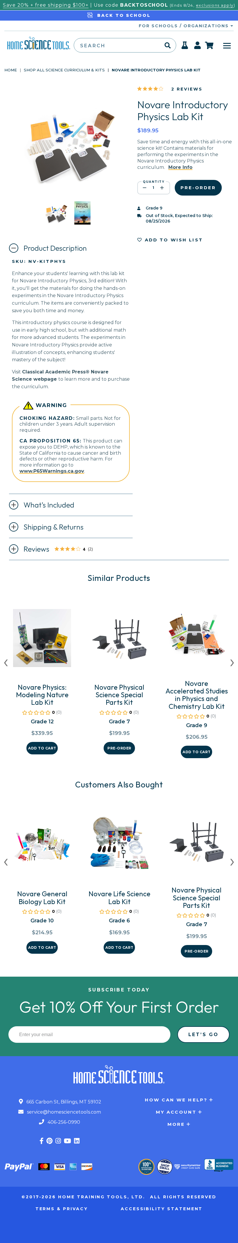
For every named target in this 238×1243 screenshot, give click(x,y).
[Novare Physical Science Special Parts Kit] (119, 640)
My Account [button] (176, 1112)
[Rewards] (185, 47)
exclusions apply (215, 5)
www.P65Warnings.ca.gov (51, 471)
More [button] (176, 1124)
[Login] (197, 47)
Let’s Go (203, 1034)
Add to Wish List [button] (173, 240)
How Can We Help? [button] (176, 1100)
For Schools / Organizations (184, 25)
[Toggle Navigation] (227, 45)
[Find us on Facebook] (41, 1141)
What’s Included (49, 505)
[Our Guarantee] (146, 1167)
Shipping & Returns (54, 527)
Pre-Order (119, 748)
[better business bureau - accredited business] (218, 1166)
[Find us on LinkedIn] (77, 1141)
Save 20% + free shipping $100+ (46, 5)
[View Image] (56, 219)
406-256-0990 (63, 1122)
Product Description (55, 248)
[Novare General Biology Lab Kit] (42, 847)
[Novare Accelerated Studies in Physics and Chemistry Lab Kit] (196, 636)
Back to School (123, 15)
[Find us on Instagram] (58, 1141)
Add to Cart (42, 748)
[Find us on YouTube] (67, 1141)
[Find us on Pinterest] (49, 1141)
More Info (180, 167)
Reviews (63, 549)
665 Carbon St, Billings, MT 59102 (63, 1102)
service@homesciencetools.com (63, 1112)
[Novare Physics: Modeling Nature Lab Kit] (42, 640)
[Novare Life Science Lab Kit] (119, 847)
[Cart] (209, 45)
